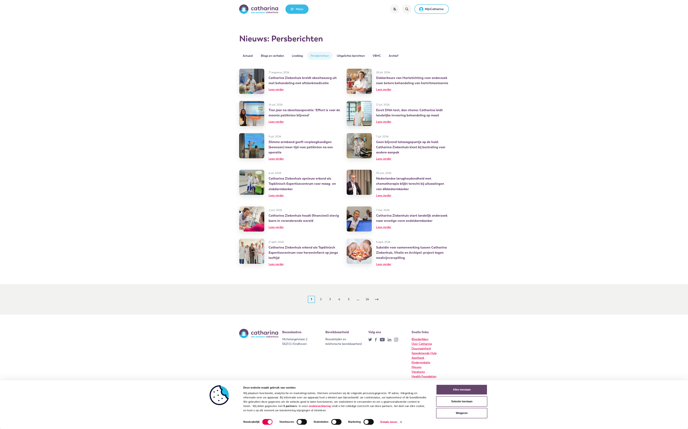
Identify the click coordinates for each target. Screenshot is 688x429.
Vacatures (418, 371)
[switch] (302, 422)
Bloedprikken (420, 339)
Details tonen (388, 421)
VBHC (377, 55)
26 (367, 299)
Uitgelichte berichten (351, 55)
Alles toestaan (462, 389)
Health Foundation (424, 376)
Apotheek (418, 358)
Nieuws (416, 367)
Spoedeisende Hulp (424, 353)
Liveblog (297, 55)
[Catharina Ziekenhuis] (258, 9)
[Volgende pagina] (376, 299)
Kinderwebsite (421, 362)
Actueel (248, 55)
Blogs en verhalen (272, 55)
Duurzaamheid (421, 348)
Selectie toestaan (461, 401)
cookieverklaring (320, 406)
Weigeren (462, 412)
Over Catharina (422, 344)
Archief (393, 55)
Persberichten (320, 55)
